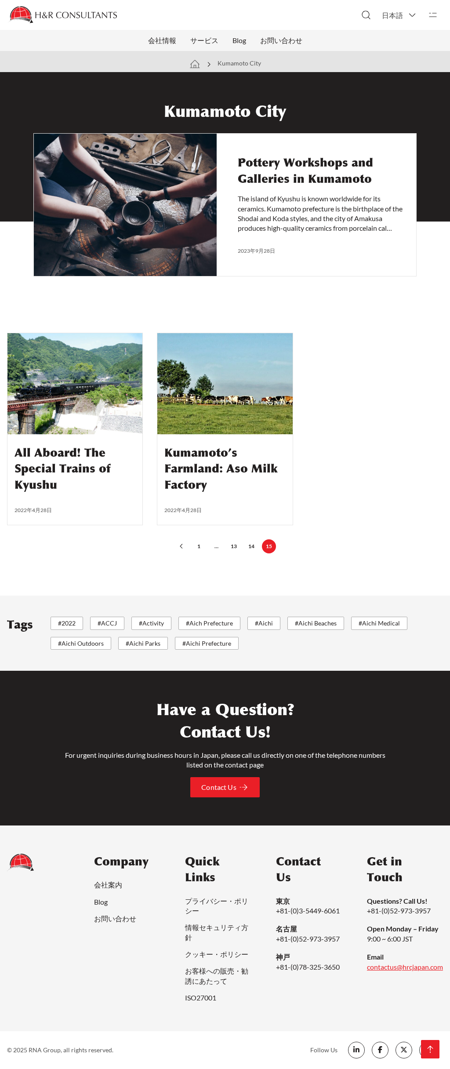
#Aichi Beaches (316, 623)
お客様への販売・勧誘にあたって (216, 976)
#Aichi (264, 623)
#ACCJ (107, 623)
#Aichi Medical (379, 623)
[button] (399, 15)
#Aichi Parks (143, 643)
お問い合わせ (281, 40)
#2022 (67, 623)
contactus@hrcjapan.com (405, 967)
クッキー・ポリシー (216, 954)
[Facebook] (380, 1050)
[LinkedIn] (356, 1050)
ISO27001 (200, 997)
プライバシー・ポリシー (216, 906)
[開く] (433, 15)
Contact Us (218, 787)
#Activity (151, 623)
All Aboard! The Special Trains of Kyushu (62, 469)
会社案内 (108, 884)
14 (251, 546)
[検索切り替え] (366, 15)
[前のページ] (181, 546)
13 (234, 546)
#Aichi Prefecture (206, 643)
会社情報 (162, 40)
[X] (404, 1050)
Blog (239, 40)
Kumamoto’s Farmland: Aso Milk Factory (220, 469)
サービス (204, 40)
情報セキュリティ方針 (216, 932)
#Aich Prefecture (209, 623)
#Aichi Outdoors (81, 643)
